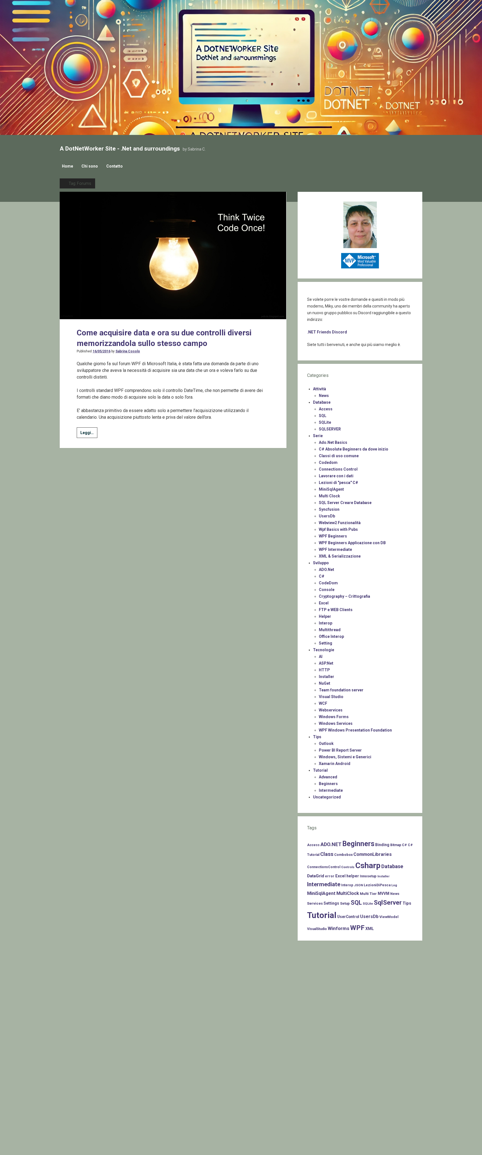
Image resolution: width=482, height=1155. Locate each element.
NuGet (324, 683)
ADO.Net (326, 569)
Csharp (367, 865)
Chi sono (89, 166)
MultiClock (347, 893)
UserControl (348, 916)
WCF (323, 703)
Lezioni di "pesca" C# (338, 482)
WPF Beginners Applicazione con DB (352, 543)
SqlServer (388, 902)
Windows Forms (334, 717)
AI (320, 656)
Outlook (326, 743)
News (324, 395)
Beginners (328, 783)
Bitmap (395, 845)
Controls (348, 867)
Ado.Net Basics (333, 442)
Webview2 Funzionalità (340, 522)
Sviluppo (321, 563)
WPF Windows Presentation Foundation (355, 730)
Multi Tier (368, 894)
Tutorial (320, 770)
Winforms (338, 928)
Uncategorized (327, 797)
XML (369, 928)
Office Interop (331, 636)
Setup (345, 903)
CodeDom (328, 583)
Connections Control (338, 469)
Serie (318, 436)
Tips (317, 737)
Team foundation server (341, 690)
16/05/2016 (101, 351)
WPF (357, 928)
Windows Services (336, 723)
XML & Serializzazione (340, 556)
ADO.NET (330, 844)
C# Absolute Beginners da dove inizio (353, 449)
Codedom (328, 462)
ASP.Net (326, 663)
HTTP (324, 670)
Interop (325, 623)
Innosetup (368, 876)
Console (326, 589)
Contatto (114, 166)
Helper (325, 616)
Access (325, 409)
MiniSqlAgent (331, 489)
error (329, 876)
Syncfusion (329, 509)
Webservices (331, 710)
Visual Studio (331, 696)
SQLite (325, 422)
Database (322, 402)
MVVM (383, 893)
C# (321, 576)
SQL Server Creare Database (345, 502)
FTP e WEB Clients (336, 609)
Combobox (343, 855)
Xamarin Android (334, 763)
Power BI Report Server (340, 750)
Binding (382, 844)
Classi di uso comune (339, 456)
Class (326, 854)
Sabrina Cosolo (127, 351)
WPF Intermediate (335, 549)
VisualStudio (317, 929)
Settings (331, 903)
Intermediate (331, 790)
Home (67, 166)
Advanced (328, 777)
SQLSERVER (330, 429)
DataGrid (315, 875)
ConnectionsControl (323, 867)
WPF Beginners (333, 536)
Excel (324, 603)
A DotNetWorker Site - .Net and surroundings (120, 148)
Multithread (330, 630)
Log (394, 885)
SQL (322, 415)
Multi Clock (329, 496)
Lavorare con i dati (336, 476)
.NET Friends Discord (327, 332)
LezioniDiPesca (377, 885)
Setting (325, 643)
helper (352, 876)
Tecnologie (323, 650)
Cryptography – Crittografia (344, 596)
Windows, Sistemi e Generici (345, 757)
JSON (358, 885)
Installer (326, 676)
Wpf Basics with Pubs (338, 529)
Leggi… (88, 434)
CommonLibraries (372, 854)
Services (315, 903)
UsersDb (327, 516)
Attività (319, 389)
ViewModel (389, 917)
